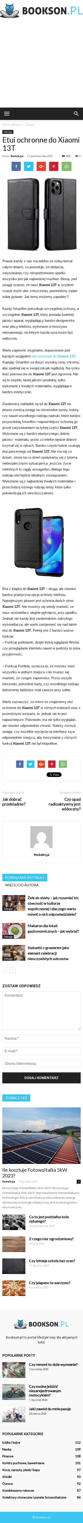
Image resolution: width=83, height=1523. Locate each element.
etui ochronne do (44, 356)
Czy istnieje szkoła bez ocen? (52, 1260)
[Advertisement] (41, 64)
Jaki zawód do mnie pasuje (50, 1409)
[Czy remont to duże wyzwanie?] (13, 1370)
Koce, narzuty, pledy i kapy (21, 1470)
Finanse (7, 1456)
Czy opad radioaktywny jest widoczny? (65, 804)
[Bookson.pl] (41, 10)
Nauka (6, 1449)
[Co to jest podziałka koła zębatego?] (13, 1222)
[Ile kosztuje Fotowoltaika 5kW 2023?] (41, 1135)
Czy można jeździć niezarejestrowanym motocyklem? (45, 1390)
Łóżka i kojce (11, 1442)
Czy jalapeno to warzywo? (49, 1282)
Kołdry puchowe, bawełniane (23, 1463)
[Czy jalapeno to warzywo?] (13, 1288)
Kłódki (7, 1477)
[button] (76, 114)
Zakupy (8, 131)
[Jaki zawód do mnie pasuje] (13, 1414)
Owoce (7, 1483)
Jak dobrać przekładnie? (14, 801)
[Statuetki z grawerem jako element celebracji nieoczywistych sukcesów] (13, 953)
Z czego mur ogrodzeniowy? (51, 1238)
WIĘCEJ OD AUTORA (22, 885)
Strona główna (11, 125)
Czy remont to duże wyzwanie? (53, 1364)
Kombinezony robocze (18, 1490)
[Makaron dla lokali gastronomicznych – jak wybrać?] (13, 931)
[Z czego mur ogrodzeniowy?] (13, 1244)
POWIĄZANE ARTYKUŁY (24, 877)
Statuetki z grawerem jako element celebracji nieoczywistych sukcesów (48, 953)
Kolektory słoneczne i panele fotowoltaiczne (34, 1497)
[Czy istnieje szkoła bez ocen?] (13, 1266)
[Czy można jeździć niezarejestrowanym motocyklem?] (13, 1392)
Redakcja (17, 156)
